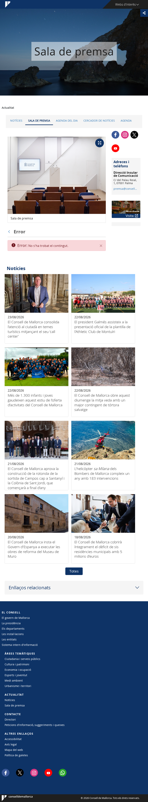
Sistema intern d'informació (20, 645)
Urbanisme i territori (18, 686)
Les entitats (9, 639)
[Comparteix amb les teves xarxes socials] (144, 13)
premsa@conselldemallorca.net (126, 188)
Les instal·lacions (13, 634)
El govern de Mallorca (16, 618)
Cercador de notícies (99, 120)
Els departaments (13, 628)
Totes (74, 571)
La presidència (11, 623)
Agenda (126, 120)
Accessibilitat (13, 739)
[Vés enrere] (10, 231)
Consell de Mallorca (13, 798)
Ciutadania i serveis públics (22, 659)
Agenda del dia (67, 120)
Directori (10, 719)
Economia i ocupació (18, 670)
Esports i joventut (16, 675)
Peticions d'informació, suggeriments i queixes (35, 725)
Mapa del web (14, 750)
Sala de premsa (39, 120)
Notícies (16, 120)
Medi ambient (14, 680)
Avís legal (11, 744)
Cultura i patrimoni (17, 664)
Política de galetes (16, 755)
